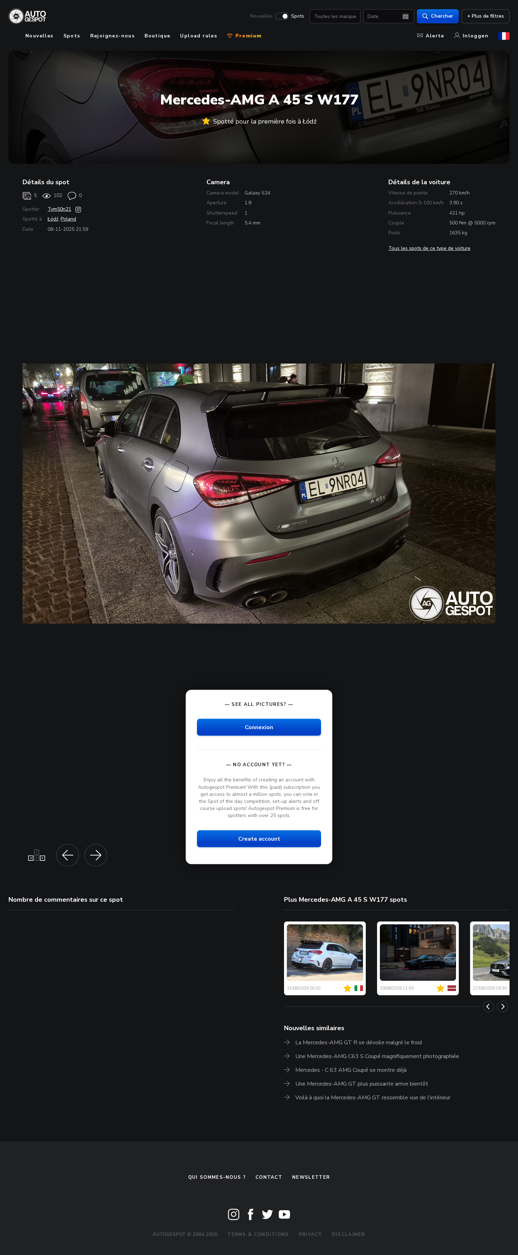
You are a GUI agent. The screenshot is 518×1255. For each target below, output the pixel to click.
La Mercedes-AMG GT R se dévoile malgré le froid (358, 1042)
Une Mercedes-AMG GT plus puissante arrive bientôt (361, 1084)
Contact (268, 1177)
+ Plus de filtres (485, 16)
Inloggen (475, 35)
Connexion (259, 727)
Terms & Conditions (258, 1234)
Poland (68, 219)
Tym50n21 (59, 209)
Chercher (442, 16)
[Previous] (488, 1006)
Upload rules (198, 35)
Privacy (310, 1234)
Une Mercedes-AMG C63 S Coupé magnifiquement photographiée (377, 1056)
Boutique (157, 35)
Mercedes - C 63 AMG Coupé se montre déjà (351, 1070)
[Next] (502, 1006)
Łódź (53, 219)
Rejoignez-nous (112, 35)
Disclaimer (348, 1234)
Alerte (435, 35)
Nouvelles (261, 16)
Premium (247, 35)
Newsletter (311, 1177)
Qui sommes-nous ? (217, 1177)
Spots (297, 16)
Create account (259, 839)
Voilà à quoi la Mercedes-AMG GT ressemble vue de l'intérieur (372, 1097)
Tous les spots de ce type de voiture (429, 248)
